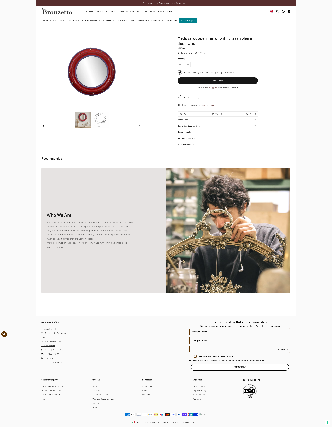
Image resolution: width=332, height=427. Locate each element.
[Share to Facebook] (247, 114)
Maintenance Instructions (53, 386)
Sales (132, 20)
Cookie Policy (198, 398)
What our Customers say (103, 398)
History (95, 386)
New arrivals (121, 20)
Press (139, 11)
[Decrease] (180, 64)
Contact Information (51, 394)
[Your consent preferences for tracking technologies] (327, 422)
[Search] (277, 11)
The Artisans (97, 390)
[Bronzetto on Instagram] (251, 380)
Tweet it (219, 114)
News (94, 407)
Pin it (186, 114)
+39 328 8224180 (52, 354)
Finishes (146, 394)
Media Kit (146, 390)
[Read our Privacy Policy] (288, 360)
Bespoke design (185, 132)
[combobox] (272, 11)
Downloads (123, 11)
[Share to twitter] (213, 114)
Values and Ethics (100, 394)
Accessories (71, 20)
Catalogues (147, 386)
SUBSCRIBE (240, 367)
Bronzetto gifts (188, 20)
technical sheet (208, 105)
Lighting (45, 20)
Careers (95, 403)
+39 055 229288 (48, 345)
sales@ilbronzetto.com (52, 362)
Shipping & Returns (186, 138)
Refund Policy (198, 386)
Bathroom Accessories (92, 20)
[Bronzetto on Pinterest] (247, 380)
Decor (109, 20)
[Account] (283, 11)
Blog (132, 11)
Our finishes (171, 20)
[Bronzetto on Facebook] (244, 380)
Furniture (57, 20)
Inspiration (142, 20)
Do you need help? (186, 144)
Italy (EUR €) (140, 422)
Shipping (213, 87)
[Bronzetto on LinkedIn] (258, 380)
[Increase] (188, 64)
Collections (156, 20)
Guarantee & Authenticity (189, 126)
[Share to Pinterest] (181, 114)
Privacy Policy (198, 394)
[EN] (272, 11)
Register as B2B (165, 11)
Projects (109, 11)
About (98, 11)
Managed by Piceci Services (188, 422)
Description (183, 119)
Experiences (150, 11)
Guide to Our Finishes (51, 390)
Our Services (87, 11)
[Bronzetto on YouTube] (255, 380)
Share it (253, 114)
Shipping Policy (199, 390)
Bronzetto (171, 422)
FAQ (43, 398)
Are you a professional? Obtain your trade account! (166, 3)
